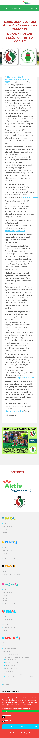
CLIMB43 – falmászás (12, 660)
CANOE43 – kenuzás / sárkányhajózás (17, 657)
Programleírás (18, 8)
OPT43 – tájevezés (10, 665)
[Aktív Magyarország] (27, 3)
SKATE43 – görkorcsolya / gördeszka (16, 674)
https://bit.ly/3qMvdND (26, 378)
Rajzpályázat (7, 625)
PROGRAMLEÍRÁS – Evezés (11, 574)
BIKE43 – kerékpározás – (12, 654)
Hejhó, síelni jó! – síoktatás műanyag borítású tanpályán (18, 678)
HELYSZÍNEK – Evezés (9, 577)
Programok (6, 651)
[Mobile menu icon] (35, 3)
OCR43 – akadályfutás (12, 662)
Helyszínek (6, 529)
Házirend (6, 630)
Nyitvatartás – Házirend (10, 556)
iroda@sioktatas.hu (14, 411)
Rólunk (5, 646)
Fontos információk (9, 535)
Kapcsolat (6, 684)
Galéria (5, 532)
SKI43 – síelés (9, 671)
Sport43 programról (9, 648)
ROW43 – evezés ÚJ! (11, 668)
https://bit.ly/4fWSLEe (15, 231)
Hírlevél (5, 682)
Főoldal (5, 8)
